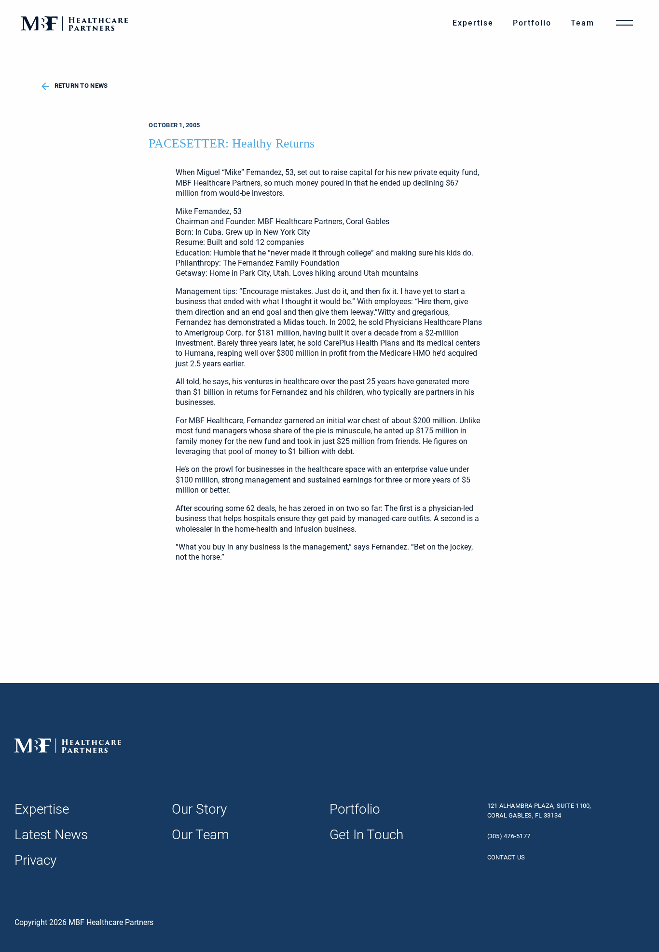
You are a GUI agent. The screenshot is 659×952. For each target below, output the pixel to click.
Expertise (473, 22)
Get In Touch (366, 835)
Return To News (81, 85)
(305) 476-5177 (509, 836)
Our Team (200, 835)
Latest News (51, 835)
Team (582, 22)
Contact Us (506, 857)
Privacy (35, 860)
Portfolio (532, 22)
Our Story (199, 809)
